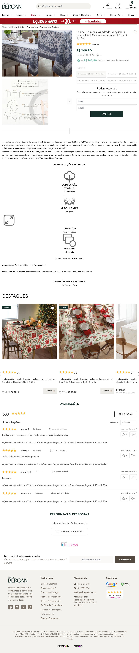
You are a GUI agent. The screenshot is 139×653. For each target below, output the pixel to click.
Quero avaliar (126, 414)
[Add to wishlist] (135, 31)
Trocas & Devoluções (51, 601)
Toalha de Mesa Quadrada (49, 27)
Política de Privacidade (51, 605)
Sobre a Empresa (49, 583)
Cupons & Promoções (51, 609)
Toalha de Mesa (32, 27)
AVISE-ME (106, 114)
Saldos (34, 15)
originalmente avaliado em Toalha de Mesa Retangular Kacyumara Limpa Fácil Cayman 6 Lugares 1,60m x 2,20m (54, 463)
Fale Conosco (47, 613)
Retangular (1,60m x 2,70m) (91, 80)
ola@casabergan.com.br (85, 592)
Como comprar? (48, 588)
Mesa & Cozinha (81, 15)
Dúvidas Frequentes (50, 618)
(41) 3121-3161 (83, 583)
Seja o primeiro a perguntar (69, 531)
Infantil (131, 15)
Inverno (5, 15)
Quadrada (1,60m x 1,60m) (91, 74)
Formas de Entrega (49, 592)
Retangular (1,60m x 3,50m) (122, 80)
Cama (62, 15)
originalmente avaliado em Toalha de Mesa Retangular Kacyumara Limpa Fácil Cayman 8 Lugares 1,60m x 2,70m (54, 442)
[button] (69, 101)
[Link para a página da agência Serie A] (63, 646)
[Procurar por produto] (39, 6)
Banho (99, 15)
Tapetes (48, 15)
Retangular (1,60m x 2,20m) (122, 74)
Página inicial (7, 27)
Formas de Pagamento (51, 596)
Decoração (115, 15)
